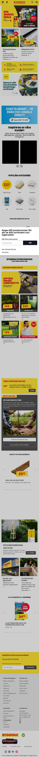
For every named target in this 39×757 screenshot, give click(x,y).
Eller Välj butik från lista (9, 249)
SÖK (30, 243)
